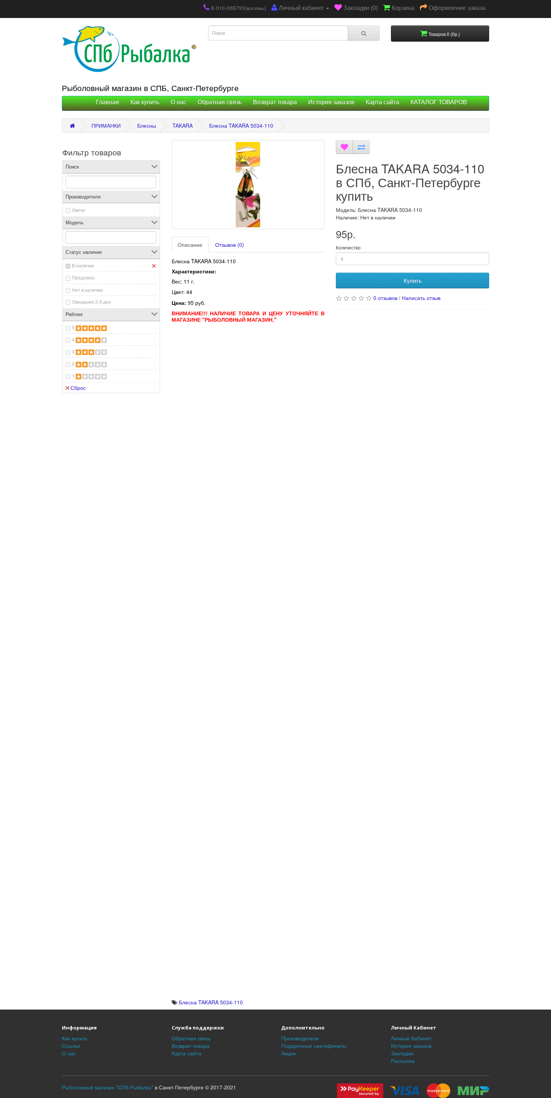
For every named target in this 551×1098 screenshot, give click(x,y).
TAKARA (182, 125)
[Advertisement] (248, 379)
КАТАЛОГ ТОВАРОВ (438, 102)
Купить (413, 280)
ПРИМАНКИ (106, 125)
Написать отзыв (421, 297)
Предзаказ (83, 277)
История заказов (331, 102)
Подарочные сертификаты (313, 1045)
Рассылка (403, 1060)
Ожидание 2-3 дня (91, 301)
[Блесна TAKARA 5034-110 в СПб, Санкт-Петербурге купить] (248, 184)
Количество (348, 247)
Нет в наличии (87, 289)
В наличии (83, 265)
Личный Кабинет (411, 1038)
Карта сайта (382, 102)
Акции (288, 1053)
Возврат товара (275, 102)
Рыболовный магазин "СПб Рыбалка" (107, 1087)
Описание (190, 244)
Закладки (402, 1053)
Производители (300, 1038)
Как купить (144, 102)
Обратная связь (220, 102)
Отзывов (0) (229, 244)
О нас (178, 102)
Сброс (78, 387)
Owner (78, 210)
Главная (107, 102)
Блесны (146, 125)
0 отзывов (385, 297)
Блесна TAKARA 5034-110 (241, 125)
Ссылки (71, 1045)
